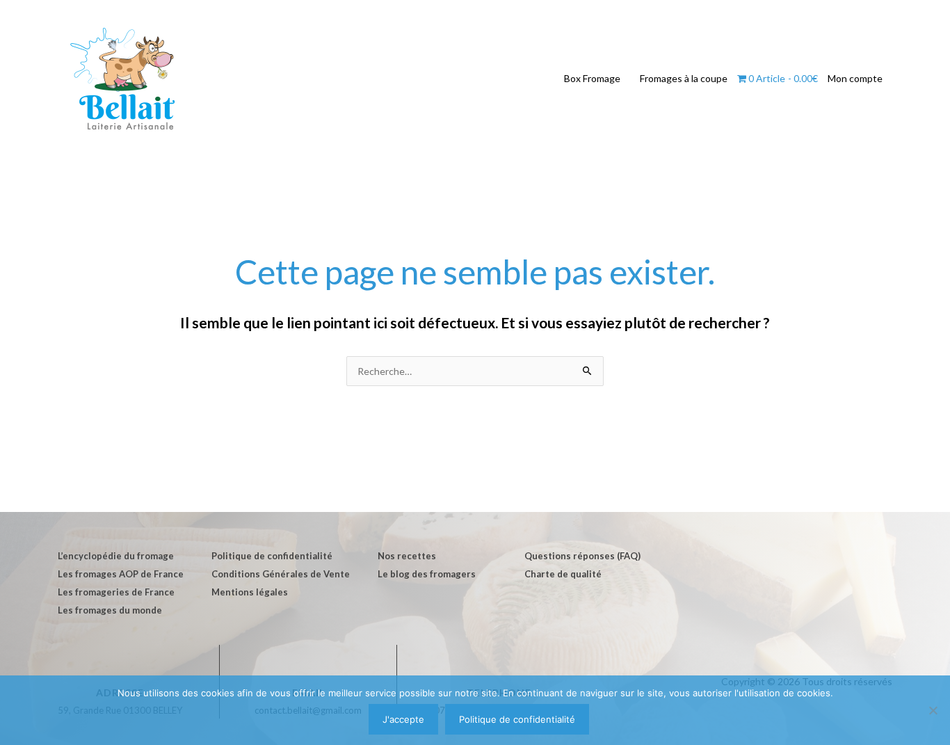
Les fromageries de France (116, 592)
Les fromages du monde (110, 610)
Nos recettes (407, 555)
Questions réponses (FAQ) (582, 555)
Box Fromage (592, 78)
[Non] (933, 710)
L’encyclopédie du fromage (116, 555)
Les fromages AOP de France (121, 573)
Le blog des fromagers (427, 573)
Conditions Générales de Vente (280, 573)
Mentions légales (249, 592)
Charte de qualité (563, 573)
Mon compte (855, 78)
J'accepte (403, 719)
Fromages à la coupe (683, 78)
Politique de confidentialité (271, 555)
